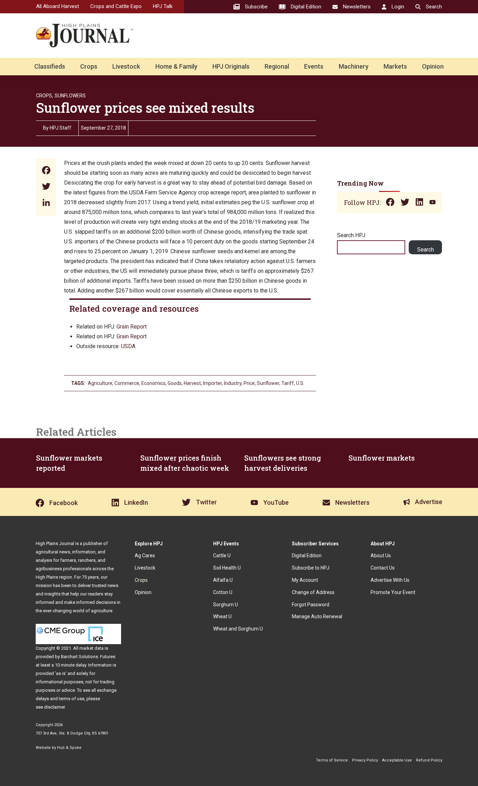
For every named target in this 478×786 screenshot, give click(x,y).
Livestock (126, 66)
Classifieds (49, 66)
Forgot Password (310, 604)
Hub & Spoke (69, 747)
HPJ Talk (163, 6)
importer (212, 383)
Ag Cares (145, 555)
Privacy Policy (365, 760)
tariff (287, 383)
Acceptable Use (397, 760)
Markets (395, 66)
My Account (305, 580)
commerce (126, 383)
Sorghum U (225, 604)
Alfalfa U (223, 580)
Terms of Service (332, 760)
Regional (277, 66)
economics (153, 383)
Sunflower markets (382, 457)
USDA (128, 346)
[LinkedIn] (46, 203)
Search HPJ (351, 235)
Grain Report (132, 326)
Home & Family (176, 66)
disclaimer (54, 707)
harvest (192, 383)
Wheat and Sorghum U (238, 629)
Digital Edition (307, 555)
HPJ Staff (60, 128)
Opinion (433, 66)
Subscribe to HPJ (310, 568)
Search (425, 249)
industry (232, 383)
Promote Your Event (393, 592)
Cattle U (222, 555)
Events (313, 66)
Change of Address (313, 592)
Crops (88, 66)
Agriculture (100, 383)
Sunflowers (70, 95)
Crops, (44, 95)
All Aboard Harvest (57, 6)
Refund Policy (429, 760)
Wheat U (222, 616)
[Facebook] (46, 171)
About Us (381, 555)
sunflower (268, 383)
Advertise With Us (390, 580)
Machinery (353, 66)
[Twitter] (46, 187)
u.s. (300, 383)
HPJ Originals (230, 66)
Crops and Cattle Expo (116, 6)
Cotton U (222, 592)
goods (175, 383)
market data (91, 648)
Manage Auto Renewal (317, 616)
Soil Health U (227, 568)
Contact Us (383, 568)
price (249, 383)
